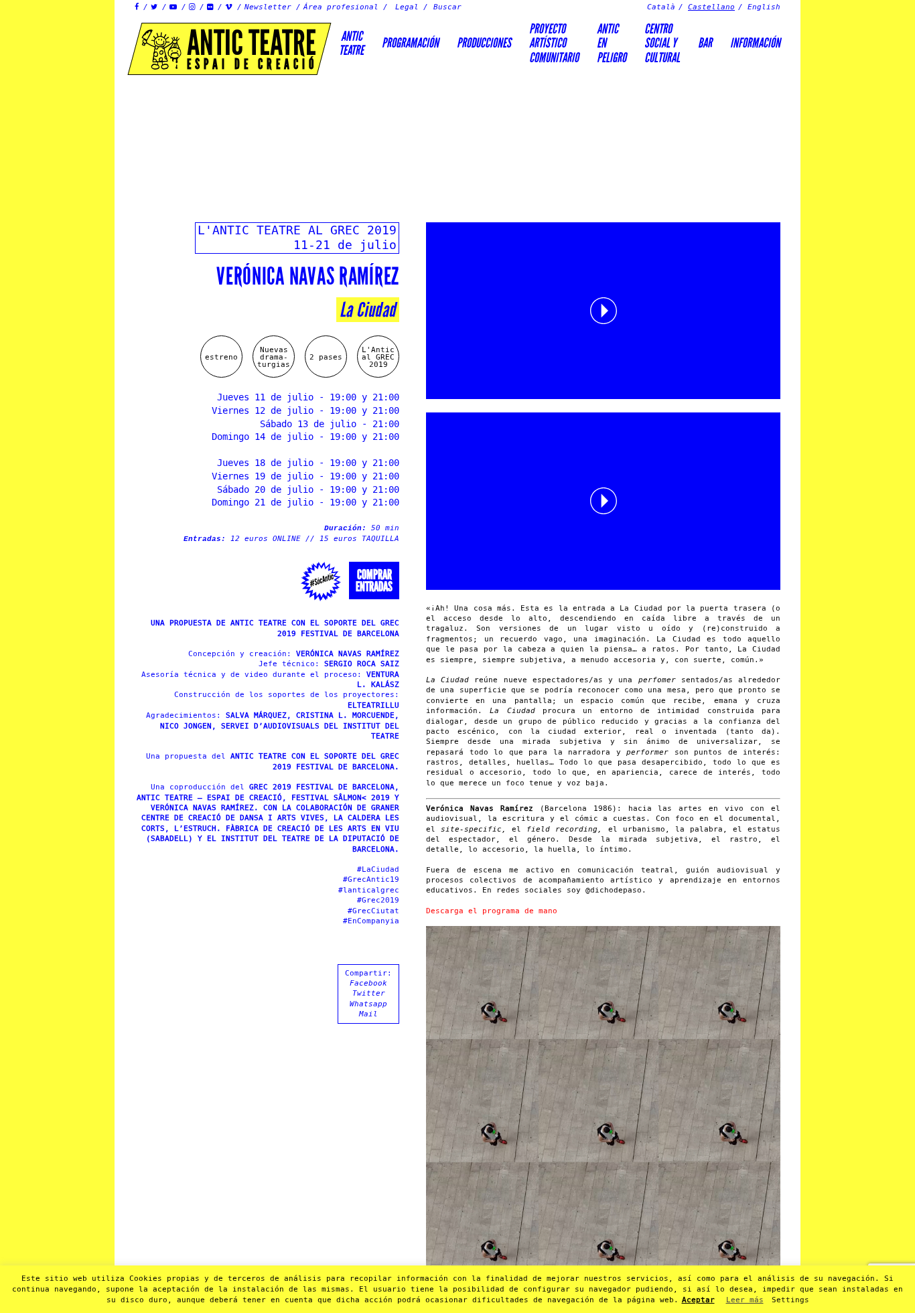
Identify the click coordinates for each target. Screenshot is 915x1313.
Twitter (368, 993)
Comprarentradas (374, 580)
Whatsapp (368, 1004)
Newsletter (267, 7)
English (764, 7)
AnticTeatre (351, 43)
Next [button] (858, 657)
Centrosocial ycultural (662, 43)
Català (661, 7)
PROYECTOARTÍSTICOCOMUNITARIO (554, 43)
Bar (705, 43)
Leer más (745, 1300)
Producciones (484, 43)
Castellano (711, 7)
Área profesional (340, 7)
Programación (410, 43)
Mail (368, 1014)
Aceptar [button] (698, 1300)
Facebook (368, 983)
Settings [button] (790, 1300)
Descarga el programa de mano (491, 911)
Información (755, 43)
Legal (407, 7)
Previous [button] (57, 657)
